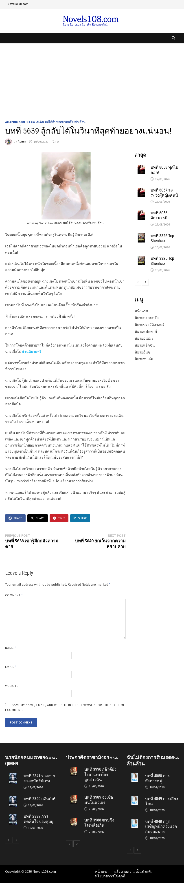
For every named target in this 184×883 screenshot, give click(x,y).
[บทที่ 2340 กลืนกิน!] (13, 798)
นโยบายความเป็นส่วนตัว (133, 871)
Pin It (61, 518)
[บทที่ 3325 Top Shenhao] (141, 258)
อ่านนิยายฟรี (32, 351)
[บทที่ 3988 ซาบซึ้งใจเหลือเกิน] (73, 820)
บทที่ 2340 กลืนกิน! (39, 798)
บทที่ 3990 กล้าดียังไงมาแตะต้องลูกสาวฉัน (100, 774)
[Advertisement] (92, 77)
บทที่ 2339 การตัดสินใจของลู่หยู (38, 819)
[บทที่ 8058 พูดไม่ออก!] (141, 167)
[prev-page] (138, 282)
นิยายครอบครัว (147, 317)
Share (17, 518)
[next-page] (145, 282)
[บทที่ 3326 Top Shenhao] (141, 235)
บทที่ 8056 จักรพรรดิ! (160, 215)
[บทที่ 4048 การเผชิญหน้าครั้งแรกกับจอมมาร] (134, 821)
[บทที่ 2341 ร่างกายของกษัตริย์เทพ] (13, 775)
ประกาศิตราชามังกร (87, 757)
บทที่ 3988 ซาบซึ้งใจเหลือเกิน (99, 823)
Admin (22, 142)
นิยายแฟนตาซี (146, 331)
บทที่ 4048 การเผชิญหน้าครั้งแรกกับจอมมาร (161, 826)
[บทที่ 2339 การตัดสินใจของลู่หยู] (13, 816)
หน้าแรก (141, 311)
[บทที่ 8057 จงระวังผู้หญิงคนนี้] (141, 190)
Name (10, 648)
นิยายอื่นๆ (142, 352)
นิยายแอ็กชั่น (145, 345)
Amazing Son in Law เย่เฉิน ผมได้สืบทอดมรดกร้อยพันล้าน (45, 122)
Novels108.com (17, 4)
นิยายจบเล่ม (144, 359)
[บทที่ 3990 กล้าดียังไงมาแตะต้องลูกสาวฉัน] (73, 769)
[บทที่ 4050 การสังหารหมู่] (134, 775)
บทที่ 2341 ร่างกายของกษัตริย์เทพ (39, 778)
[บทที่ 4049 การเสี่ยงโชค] (134, 798)
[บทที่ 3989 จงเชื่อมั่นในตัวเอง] (73, 797)
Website (11, 686)
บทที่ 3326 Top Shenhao (162, 238)
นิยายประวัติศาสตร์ (149, 324)
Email (11, 667)
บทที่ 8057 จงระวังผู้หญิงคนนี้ (164, 193)
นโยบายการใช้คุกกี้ (110, 876)
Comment (14, 595)
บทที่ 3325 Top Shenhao (162, 261)
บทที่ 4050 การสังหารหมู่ (157, 778)
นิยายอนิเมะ (144, 338)
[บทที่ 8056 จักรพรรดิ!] (141, 213)
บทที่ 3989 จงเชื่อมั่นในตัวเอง (98, 800)
